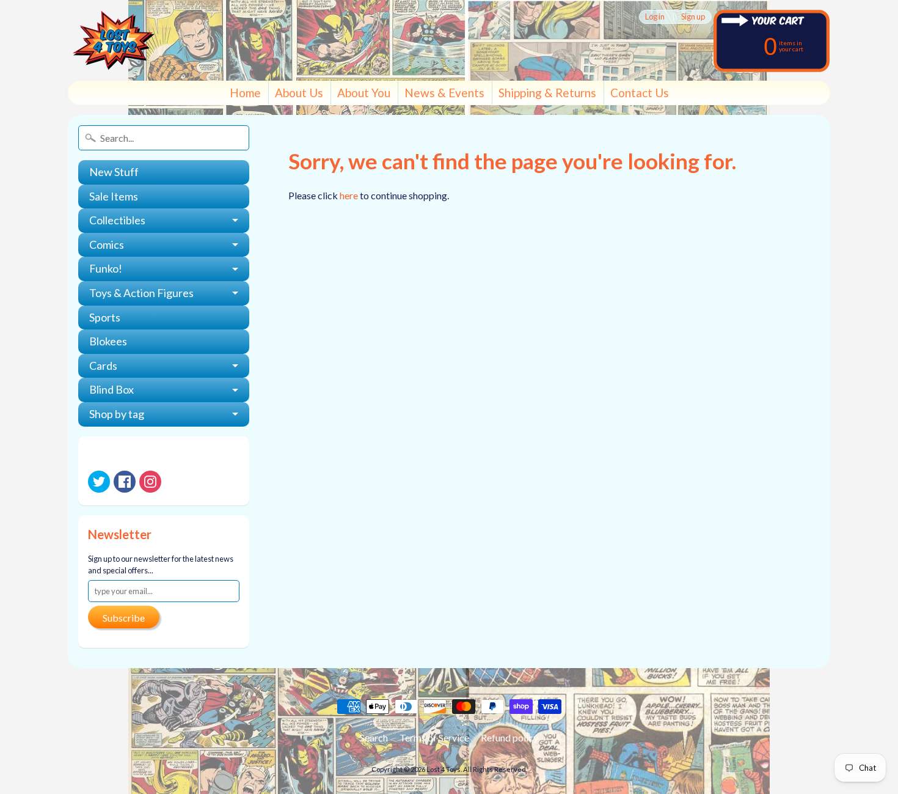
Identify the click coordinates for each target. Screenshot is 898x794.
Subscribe (124, 617)
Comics (106, 244)
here (349, 195)
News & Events (444, 93)
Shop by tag (116, 414)
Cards (103, 365)
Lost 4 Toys (443, 769)
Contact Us (639, 93)
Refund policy (509, 737)
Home (245, 93)
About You (363, 93)
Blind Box (111, 389)
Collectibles (117, 220)
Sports (104, 317)
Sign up (693, 17)
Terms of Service (434, 737)
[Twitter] (99, 482)
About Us (299, 93)
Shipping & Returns (547, 93)
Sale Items (113, 196)
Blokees (108, 341)
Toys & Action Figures (141, 293)
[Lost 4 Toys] (113, 40)
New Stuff (114, 171)
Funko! (105, 268)
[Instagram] (150, 482)
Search (374, 737)
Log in (655, 17)
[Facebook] (125, 482)
